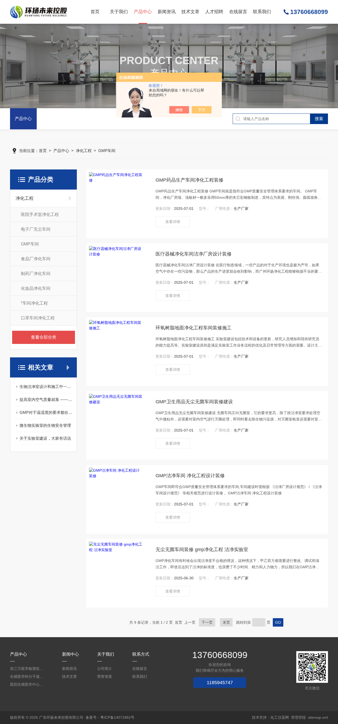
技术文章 (190, 11)
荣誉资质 (104, 676)
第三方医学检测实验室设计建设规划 (28, 668)
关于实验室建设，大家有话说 (45, 438)
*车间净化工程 (34, 303)
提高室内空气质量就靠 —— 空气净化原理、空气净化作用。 (46, 399)
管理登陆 (298, 717)
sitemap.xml (318, 717)
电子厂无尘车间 (35, 229)
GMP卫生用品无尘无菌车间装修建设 (194, 401)
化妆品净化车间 (35, 288)
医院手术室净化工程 (40, 214)
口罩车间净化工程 (38, 318)
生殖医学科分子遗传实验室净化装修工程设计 (28, 676)
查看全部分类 (43, 337)
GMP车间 (106, 150)
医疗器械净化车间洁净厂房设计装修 (194, 254)
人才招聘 (214, 11)
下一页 (207, 622)
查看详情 (172, 222)
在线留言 (238, 11)
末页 (226, 622)
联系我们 (262, 11)
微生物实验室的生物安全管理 (45, 425)
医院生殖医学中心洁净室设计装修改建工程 (28, 684)
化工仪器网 (279, 717)
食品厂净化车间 (35, 259)
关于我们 (119, 11)
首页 (95, 11)
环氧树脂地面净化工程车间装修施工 (194, 327)
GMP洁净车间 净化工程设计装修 (190, 475)
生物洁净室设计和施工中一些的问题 (46, 386)
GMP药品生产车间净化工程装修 (189, 180)
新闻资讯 (167, 11)
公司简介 (104, 668)
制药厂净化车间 (35, 273)
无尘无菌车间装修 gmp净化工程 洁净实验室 (202, 549)
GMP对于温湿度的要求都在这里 (46, 412)
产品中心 (143, 11)
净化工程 (84, 150)
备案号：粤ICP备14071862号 (110, 717)
